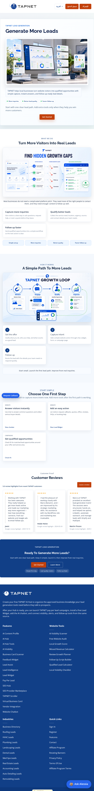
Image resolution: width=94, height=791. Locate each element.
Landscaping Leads (11, 747)
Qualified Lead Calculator (60, 664)
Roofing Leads (9, 732)
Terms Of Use (55, 763)
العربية (58, 6)
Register (53, 732)
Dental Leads (9, 753)
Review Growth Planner (60, 654)
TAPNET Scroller (10, 696)
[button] (74, 773)
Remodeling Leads (11, 779)
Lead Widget (8, 675)
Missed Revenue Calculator (61, 649)
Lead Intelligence (10, 670)
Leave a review (84, 485)
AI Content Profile (11, 633)
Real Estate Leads (11, 763)
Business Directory (11, 726)
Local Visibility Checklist (60, 670)
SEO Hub (7, 685)
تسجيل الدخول (72, 6)
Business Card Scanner (13, 654)
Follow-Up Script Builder (60, 659)
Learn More (55, 565)
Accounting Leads (11, 768)
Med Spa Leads (10, 758)
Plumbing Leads (10, 742)
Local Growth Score (58, 644)
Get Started (47, 117)
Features (53, 737)
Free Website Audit (58, 638)
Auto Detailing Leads (12, 773)
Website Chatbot (10, 711)
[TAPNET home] (23, 6)
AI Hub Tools (8, 644)
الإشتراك (85, 6)
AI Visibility (7, 649)
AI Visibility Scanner (58, 633)
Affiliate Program (57, 747)
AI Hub (6, 638)
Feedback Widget (10, 659)
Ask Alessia (81, 784)
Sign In (52, 726)
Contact (53, 742)
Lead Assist (8, 664)
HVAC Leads (8, 737)
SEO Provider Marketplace (15, 690)
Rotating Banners (57, 753)
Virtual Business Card (12, 701)
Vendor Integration (11, 706)
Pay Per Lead (9, 680)
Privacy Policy (55, 758)
